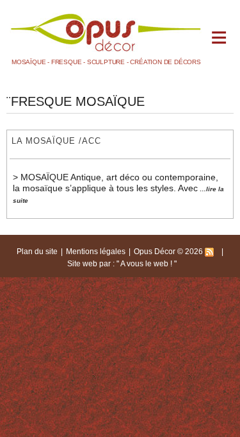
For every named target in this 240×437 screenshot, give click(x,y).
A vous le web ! (147, 264)
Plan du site (37, 251)
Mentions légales (95, 251)
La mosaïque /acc (56, 141)
